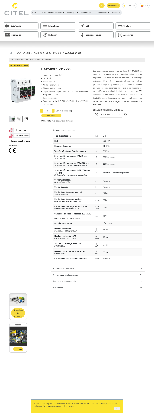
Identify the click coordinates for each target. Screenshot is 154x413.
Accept (117, 408)
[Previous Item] (96, 114)
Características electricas (64, 130)
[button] (102, 5)
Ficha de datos (20, 129)
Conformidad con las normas (65, 275)
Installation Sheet (21, 135)
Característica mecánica (63, 268)
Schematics (58, 287)
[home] (11, 53)
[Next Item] (125, 114)
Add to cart (51, 115)
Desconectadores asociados (65, 281)
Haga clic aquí (70, 406)
